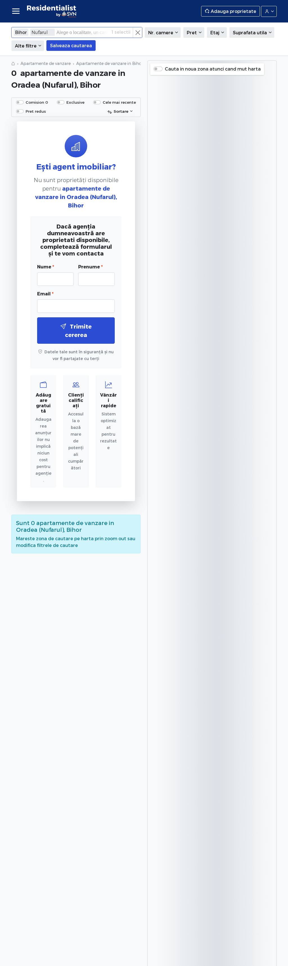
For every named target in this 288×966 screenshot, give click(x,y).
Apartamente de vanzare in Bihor (109, 63)
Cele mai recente (119, 102)
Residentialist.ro (51, 11)
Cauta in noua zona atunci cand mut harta (213, 68)
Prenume (90, 266)
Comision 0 (37, 102)
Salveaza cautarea (71, 45)
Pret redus (36, 111)
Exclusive (75, 102)
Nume (45, 266)
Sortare (120, 111)
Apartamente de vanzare (46, 63)
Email (45, 293)
